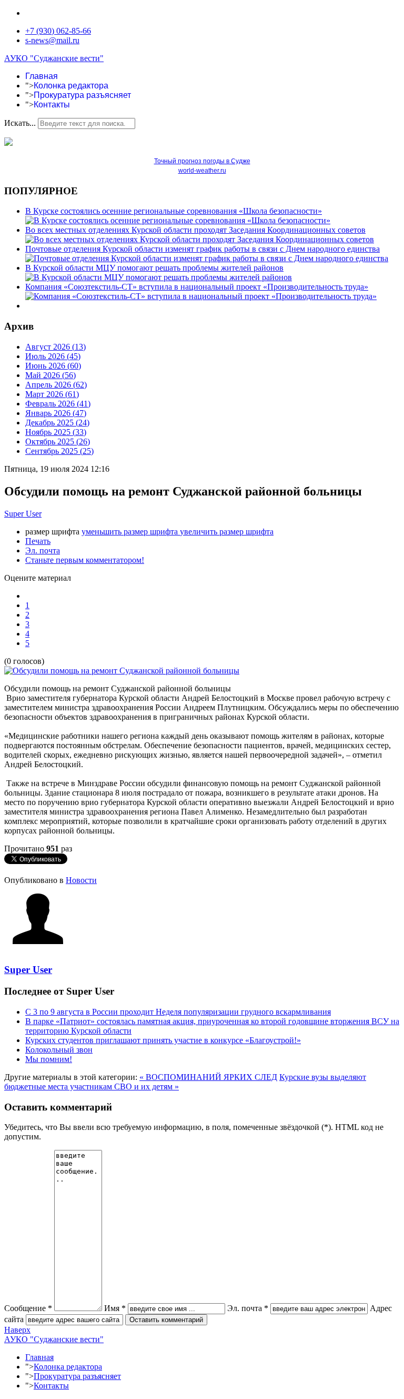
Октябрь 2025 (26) (57, 441)
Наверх (17, 1329)
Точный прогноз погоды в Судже (202, 161)
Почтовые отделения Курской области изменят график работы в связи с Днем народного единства (202, 248)
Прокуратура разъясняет (82, 95)
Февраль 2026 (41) (57, 403)
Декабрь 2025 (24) (57, 422)
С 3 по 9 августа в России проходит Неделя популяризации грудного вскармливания (178, 1011)
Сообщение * (28, 1308)
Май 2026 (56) (50, 375)
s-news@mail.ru (52, 40)
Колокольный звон (59, 1049)
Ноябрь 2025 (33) (55, 432)
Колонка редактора (71, 85)
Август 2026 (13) (55, 346)
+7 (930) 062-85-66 (58, 30)
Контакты (52, 104)
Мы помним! (48, 1059)
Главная (41, 76)
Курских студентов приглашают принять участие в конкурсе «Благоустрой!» (163, 1040)
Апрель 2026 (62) (56, 384)
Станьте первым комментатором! (84, 559)
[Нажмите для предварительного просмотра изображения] (121, 670)
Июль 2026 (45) (52, 356)
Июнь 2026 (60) (53, 365)
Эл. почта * (247, 1308)
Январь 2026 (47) (55, 413)
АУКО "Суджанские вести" (54, 58)
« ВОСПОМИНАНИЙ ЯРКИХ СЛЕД (208, 1077)
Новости (81, 880)
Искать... (20, 122)
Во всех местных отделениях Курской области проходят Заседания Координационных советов (195, 229)
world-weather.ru (202, 170)
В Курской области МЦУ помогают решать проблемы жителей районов (154, 267)
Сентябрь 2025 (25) (59, 451)
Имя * (115, 1308)
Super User (23, 513)
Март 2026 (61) (52, 394)
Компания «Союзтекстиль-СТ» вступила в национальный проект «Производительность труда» (196, 286)
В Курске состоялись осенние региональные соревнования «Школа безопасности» (173, 210)
